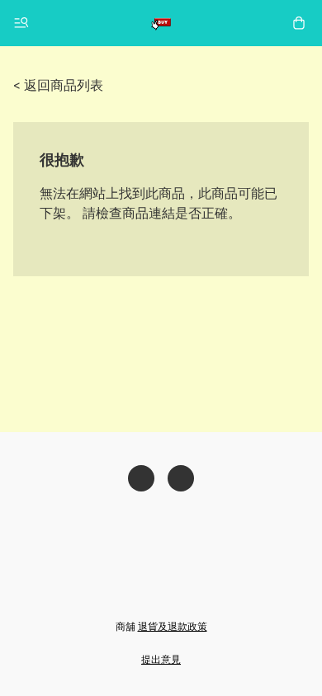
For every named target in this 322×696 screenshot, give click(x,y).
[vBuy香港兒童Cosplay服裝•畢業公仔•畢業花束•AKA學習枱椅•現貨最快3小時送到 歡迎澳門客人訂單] (161, 23)
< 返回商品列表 (58, 85)
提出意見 (161, 659)
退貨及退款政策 (172, 626)
